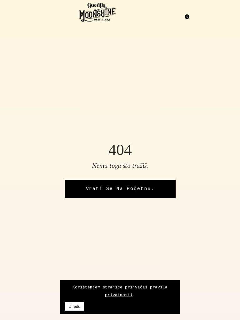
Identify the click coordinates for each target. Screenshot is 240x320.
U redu (74, 306)
